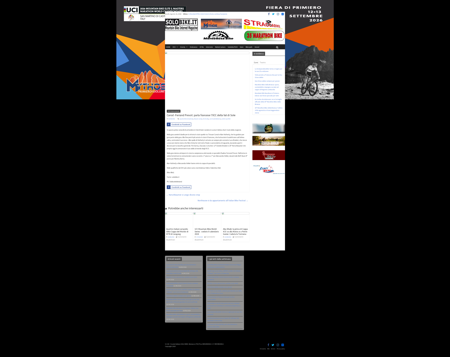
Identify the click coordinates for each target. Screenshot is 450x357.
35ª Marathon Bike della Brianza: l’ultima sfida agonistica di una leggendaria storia (268, 110)
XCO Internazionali (173, 111)
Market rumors (220, 47)
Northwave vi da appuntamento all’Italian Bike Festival (223, 200)
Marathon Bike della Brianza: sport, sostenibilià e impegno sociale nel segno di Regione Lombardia (267, 87)
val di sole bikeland (215, 119)
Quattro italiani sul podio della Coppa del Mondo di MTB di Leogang (177, 231)
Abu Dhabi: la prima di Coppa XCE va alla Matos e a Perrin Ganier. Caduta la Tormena (235, 231)
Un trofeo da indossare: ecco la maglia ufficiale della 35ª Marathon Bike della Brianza (268, 101)
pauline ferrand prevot (186, 119)
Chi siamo (263, 349)
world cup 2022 (226, 119)
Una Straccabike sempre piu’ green (267, 81)
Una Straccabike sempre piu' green (219, 287)
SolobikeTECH (233, 47)
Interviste (209, 47)
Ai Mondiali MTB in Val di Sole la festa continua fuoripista (207, 14)
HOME (168, 47)
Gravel (257, 47)
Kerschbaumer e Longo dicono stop (183, 194)
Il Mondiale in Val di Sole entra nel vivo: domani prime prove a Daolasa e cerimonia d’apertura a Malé (223, 305)
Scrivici (273, 349)
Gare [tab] (256, 62)
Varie (241, 47)
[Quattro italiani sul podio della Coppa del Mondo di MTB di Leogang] (178, 213)
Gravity (182, 47)
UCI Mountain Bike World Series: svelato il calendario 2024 (207, 231)
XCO (174, 47)
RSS (268, 349)
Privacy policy (281, 349)
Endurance (193, 47)
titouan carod (198, 119)
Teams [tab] (263, 62)
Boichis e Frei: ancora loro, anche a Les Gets (181, 277)
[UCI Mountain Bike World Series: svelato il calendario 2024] (207, 213)
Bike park (249, 47)
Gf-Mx (202, 47)
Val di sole (206, 119)
